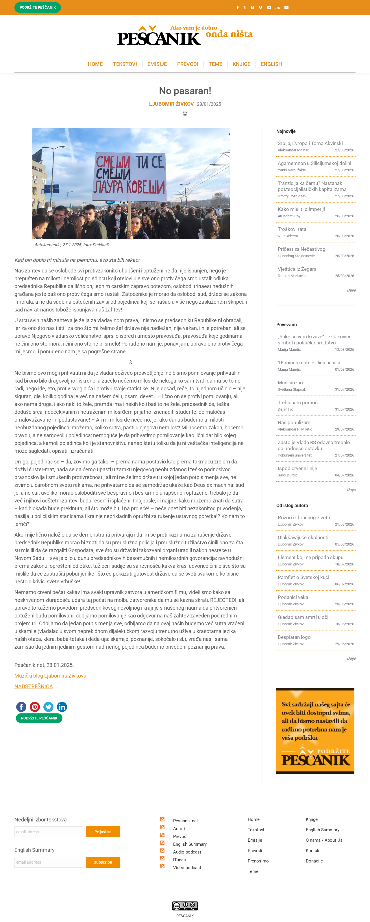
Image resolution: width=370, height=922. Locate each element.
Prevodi (180, 836)
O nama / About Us (324, 840)
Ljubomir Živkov (171, 104)
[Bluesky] (252, 8)
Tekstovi (256, 829)
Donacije (314, 861)
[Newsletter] (286, 7)
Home (254, 819)
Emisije (255, 840)
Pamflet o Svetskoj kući (303, 577)
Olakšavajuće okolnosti (303, 537)
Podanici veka (293, 597)
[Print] (185, 113)
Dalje (351, 290)
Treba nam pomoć (298, 402)
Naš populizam (294, 422)
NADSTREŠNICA (33, 686)
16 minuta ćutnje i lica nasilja (309, 363)
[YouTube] (269, 7)
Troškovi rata (292, 229)
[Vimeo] (260, 7)
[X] (245, 8)
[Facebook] (238, 7)
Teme (253, 871)
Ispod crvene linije (297, 468)
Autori (179, 828)
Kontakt (313, 850)
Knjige (312, 819)
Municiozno (290, 382)
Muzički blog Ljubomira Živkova (50, 676)
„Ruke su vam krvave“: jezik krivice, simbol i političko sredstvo (315, 340)
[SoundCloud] (278, 7)
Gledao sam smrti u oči (303, 617)
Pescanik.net (185, 820)
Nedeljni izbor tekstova (40, 820)
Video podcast (187, 867)
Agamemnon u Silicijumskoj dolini (314, 163)
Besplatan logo (294, 637)
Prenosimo (258, 861)
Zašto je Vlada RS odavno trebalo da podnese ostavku (314, 445)
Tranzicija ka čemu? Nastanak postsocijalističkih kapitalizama (312, 186)
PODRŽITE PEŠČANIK (39, 718)
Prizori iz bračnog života (304, 517)
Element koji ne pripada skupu (310, 557)
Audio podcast (187, 852)
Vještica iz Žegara (297, 269)
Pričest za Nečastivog (301, 249)
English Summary (34, 850)
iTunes (179, 859)
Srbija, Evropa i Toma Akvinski (310, 143)
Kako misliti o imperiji (301, 209)
